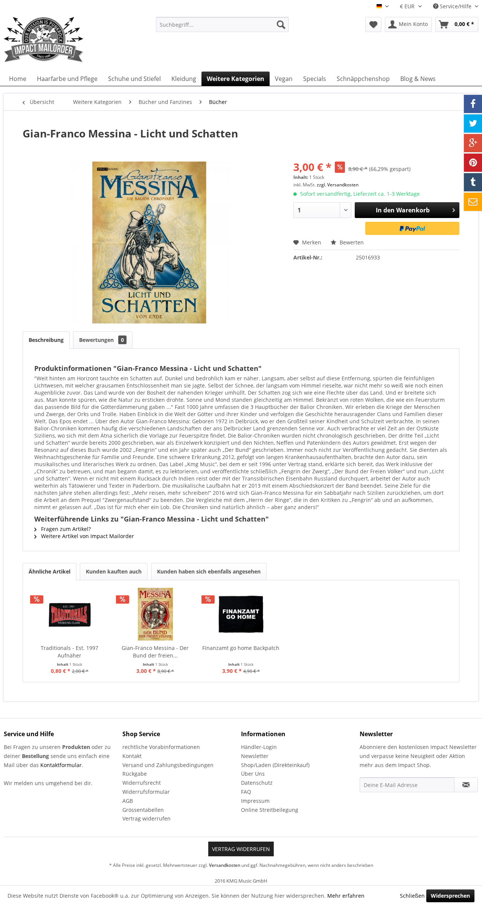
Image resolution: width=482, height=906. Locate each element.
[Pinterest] (473, 163)
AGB (127, 800)
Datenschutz (257, 782)
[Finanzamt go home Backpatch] (241, 614)
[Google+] (473, 143)
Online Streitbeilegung (269, 809)
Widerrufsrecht (141, 782)
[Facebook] (473, 104)
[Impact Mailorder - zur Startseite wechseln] (62, 39)
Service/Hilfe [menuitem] (455, 6)
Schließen (412, 895)
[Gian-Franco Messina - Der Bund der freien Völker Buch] (155, 614)
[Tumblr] (473, 182)
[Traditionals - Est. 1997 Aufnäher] (70, 614)
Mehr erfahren (346, 895)
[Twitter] (473, 123)
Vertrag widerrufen (146, 818)
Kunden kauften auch (114, 571)
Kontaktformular (61, 765)
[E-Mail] (473, 202)
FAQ (246, 791)
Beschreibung (46, 339)
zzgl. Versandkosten (337, 185)
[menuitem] (222, 24)
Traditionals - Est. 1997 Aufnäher (69, 651)
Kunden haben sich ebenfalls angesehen (209, 571)
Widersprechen (450, 895)
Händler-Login (259, 746)
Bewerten (351, 242)
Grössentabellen (143, 809)
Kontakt (132, 756)
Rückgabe (134, 773)
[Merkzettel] (373, 24)
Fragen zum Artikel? (65, 528)
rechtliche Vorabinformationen (161, 746)
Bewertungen (101, 339)
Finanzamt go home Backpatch (240, 647)
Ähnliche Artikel (49, 571)
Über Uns (253, 773)
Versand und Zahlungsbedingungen (168, 765)
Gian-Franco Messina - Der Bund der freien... (155, 651)
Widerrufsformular (146, 791)
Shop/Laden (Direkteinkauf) (275, 765)
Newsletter (254, 756)
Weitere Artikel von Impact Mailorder (87, 536)
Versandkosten (224, 865)
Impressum (255, 800)
